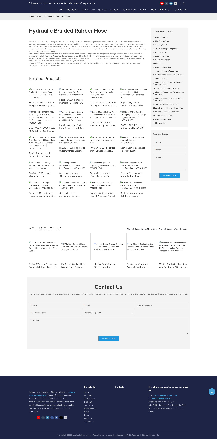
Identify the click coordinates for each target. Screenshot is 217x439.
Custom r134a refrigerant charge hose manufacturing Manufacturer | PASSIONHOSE (42, 195)
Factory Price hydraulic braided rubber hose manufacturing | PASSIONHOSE (131, 175)
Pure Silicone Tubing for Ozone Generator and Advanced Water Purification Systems (140, 266)
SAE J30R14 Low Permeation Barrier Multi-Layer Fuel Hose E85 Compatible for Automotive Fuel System (43, 266)
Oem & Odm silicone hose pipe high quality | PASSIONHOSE (132, 149)
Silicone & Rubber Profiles (168, 229)
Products (183, 229)
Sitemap (144, 435)
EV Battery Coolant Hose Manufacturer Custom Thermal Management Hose (74, 266)
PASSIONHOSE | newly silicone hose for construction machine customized (40, 175)
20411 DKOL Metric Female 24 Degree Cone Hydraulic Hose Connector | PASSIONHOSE (103, 104)
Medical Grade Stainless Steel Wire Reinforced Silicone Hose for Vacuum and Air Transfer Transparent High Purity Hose (173, 266)
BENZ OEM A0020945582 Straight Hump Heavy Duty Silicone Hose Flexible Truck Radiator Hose (42, 104)
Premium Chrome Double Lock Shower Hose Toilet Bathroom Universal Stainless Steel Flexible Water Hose (71, 127)
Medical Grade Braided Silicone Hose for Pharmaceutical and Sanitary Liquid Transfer (107, 266)
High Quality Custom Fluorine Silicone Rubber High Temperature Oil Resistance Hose (132, 104)
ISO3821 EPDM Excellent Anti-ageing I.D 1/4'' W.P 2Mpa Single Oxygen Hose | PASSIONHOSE (133, 127)
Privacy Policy (154, 435)
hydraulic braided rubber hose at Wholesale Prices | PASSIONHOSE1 (102, 195)
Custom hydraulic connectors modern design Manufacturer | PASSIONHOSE (70, 195)
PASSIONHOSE (35, 16)
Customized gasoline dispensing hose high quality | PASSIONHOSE (101, 175)
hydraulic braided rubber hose (57, 16)
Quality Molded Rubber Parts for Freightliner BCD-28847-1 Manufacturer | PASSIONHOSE (103, 124)
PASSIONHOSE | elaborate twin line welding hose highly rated (102, 149)
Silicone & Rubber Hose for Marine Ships (142, 229)
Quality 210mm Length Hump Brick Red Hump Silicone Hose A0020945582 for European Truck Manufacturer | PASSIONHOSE (42, 155)
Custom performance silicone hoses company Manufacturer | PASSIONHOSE (70, 175)
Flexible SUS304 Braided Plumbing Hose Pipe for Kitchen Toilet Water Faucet (72, 101)
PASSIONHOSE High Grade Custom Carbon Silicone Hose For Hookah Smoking (72, 149)
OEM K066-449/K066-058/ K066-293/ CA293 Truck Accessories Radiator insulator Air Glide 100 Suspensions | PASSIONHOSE (42, 129)
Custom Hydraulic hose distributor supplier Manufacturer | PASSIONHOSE (131, 195)
